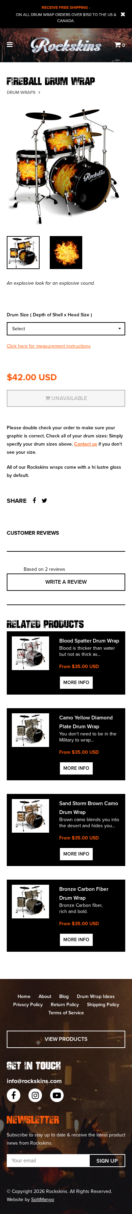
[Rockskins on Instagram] (35, 1095)
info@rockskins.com (34, 1081)
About (45, 996)
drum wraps (21, 92)
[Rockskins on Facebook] (13, 1095)
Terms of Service (66, 1013)
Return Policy (65, 1005)
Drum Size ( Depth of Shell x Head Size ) (49, 315)
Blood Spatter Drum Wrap (89, 641)
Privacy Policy (28, 1005)
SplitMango (42, 1199)
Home (24, 996)
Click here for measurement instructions (49, 346)
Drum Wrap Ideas (96, 996)
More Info (76, 682)
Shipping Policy (103, 1005)
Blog (64, 996)
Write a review (66, 582)
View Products (66, 1039)
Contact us (85, 444)
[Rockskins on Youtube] (57, 1095)
